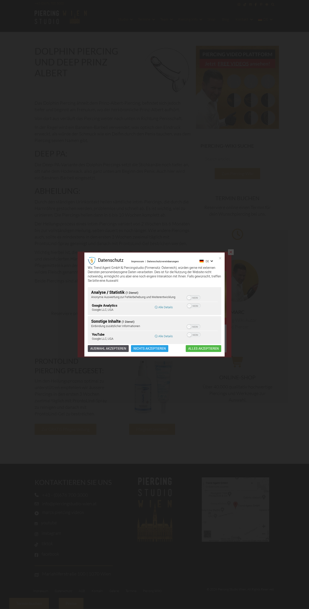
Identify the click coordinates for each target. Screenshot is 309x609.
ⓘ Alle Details (164, 307)
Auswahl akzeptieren (108, 349)
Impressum (137, 261)
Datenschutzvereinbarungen (163, 261)
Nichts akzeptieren (149, 349)
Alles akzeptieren (203, 349)
